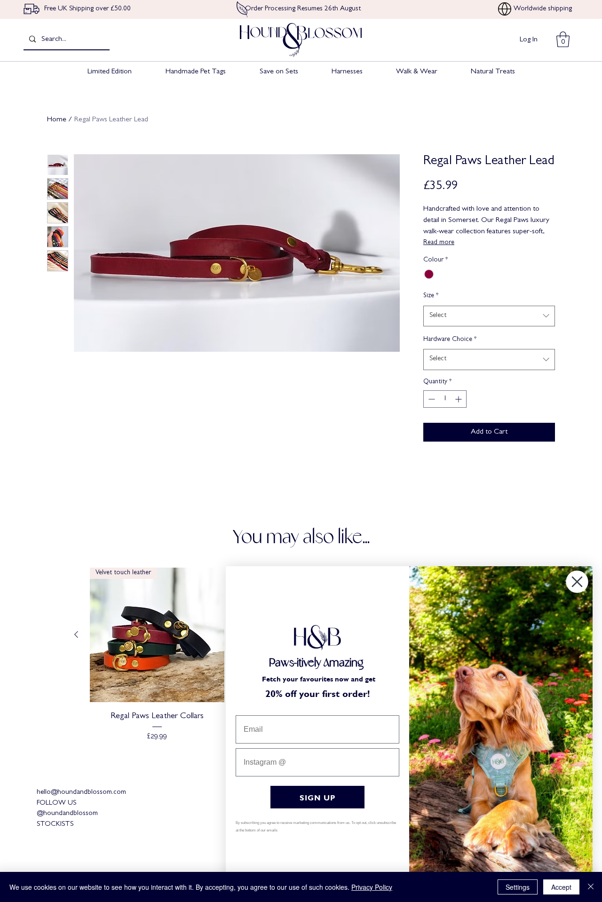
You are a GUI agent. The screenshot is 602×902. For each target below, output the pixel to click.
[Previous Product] (76, 634)
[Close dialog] (577, 581)
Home (56, 120)
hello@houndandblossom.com (81, 792)
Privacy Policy (371, 887)
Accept (561, 887)
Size (430, 296)
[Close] (590, 886)
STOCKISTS (55, 824)
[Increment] (459, 399)
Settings (518, 887)
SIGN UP (318, 797)
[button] (563, 39)
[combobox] (489, 316)
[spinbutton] (444, 399)
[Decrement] (430, 399)
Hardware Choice (449, 339)
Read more (438, 242)
